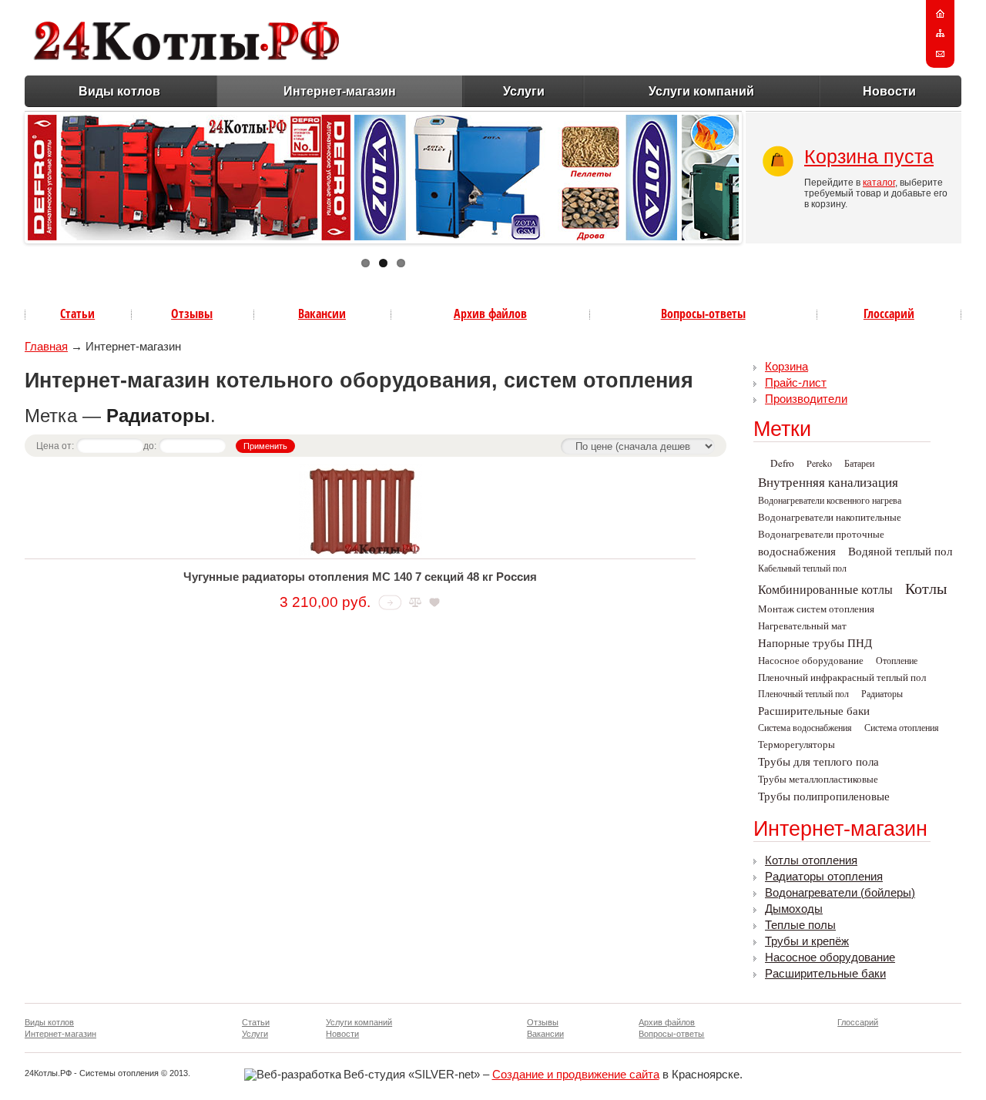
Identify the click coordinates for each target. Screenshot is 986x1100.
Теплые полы (800, 925)
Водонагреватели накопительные (829, 517)
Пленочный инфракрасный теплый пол (842, 677)
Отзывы (192, 313)
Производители (806, 399)
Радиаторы (882, 693)
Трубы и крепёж (807, 941)
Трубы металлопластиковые (818, 779)
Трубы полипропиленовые (824, 796)
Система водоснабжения (805, 727)
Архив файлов (490, 313)
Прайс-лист (796, 383)
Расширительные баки (814, 710)
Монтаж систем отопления (816, 608)
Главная (46, 346)
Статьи (77, 313)
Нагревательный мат (802, 625)
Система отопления (901, 727)
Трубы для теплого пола (818, 761)
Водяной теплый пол (900, 551)
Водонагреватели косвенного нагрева (829, 500)
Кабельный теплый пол (802, 568)
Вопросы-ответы (703, 313)
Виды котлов (119, 91)
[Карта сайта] (940, 34)
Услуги (524, 91)
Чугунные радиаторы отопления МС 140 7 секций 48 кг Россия (360, 577)
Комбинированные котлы (825, 589)
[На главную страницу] (940, 14)
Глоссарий (889, 313)
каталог (879, 182)
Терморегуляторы (796, 744)
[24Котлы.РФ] (186, 56)
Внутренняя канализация (828, 482)
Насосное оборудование (811, 660)
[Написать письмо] (940, 54)
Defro (782, 463)
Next (754, 174)
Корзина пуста (869, 156)
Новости (889, 91)
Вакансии (322, 313)
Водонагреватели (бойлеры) (840, 893)
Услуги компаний (701, 91)
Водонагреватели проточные (821, 534)
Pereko (819, 463)
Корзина (786, 367)
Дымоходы (794, 909)
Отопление (896, 660)
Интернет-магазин (339, 91)
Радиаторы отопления (824, 876)
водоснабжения (797, 551)
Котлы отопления (811, 860)
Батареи (859, 463)
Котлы (926, 588)
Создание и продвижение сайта (575, 1074)
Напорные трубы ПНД (815, 643)
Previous (11, 174)
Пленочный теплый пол (803, 693)
